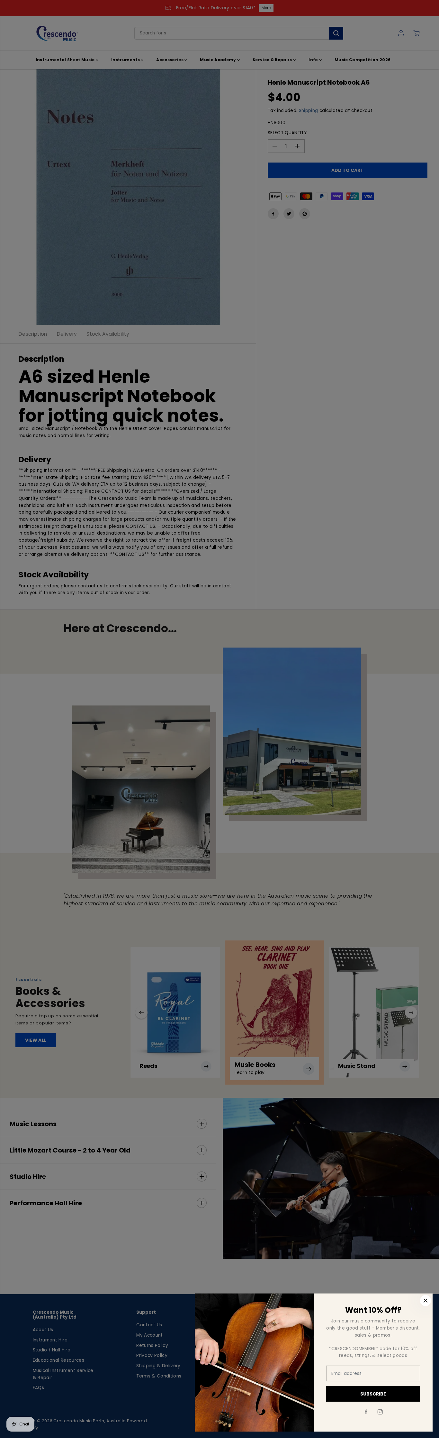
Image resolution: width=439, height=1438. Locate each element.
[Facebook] (366, 1412)
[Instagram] (380, 1412)
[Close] (425, 1300)
